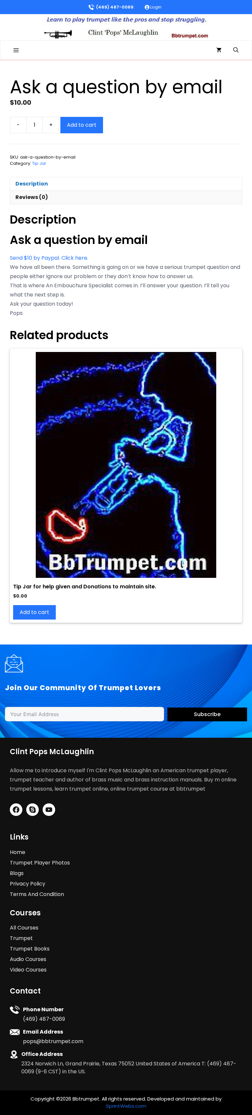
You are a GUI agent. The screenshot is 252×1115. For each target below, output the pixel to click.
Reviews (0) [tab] (31, 197)
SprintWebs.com (126, 1106)
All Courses (24, 927)
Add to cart (81, 125)
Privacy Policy (27, 883)
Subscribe (207, 714)
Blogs (17, 873)
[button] (235, 50)
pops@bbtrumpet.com (53, 1041)
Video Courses (28, 969)
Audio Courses (28, 959)
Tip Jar (39, 163)
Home (17, 852)
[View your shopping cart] (218, 50)
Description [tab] (31, 183)
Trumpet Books (30, 948)
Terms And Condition (37, 894)
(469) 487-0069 (115, 7)
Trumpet (21, 938)
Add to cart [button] (34, 612)
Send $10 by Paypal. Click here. (49, 258)
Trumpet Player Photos (40, 862)
